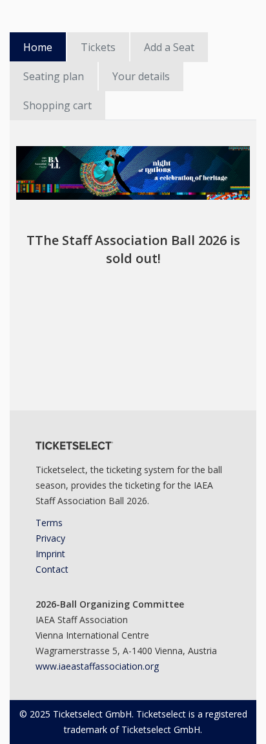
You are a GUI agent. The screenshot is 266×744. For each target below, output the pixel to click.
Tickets (98, 47)
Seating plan (53, 76)
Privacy (50, 538)
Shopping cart (57, 105)
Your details (141, 76)
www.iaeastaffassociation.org (97, 666)
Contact (52, 569)
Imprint (50, 553)
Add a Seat (169, 47)
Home (37, 47)
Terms (49, 522)
